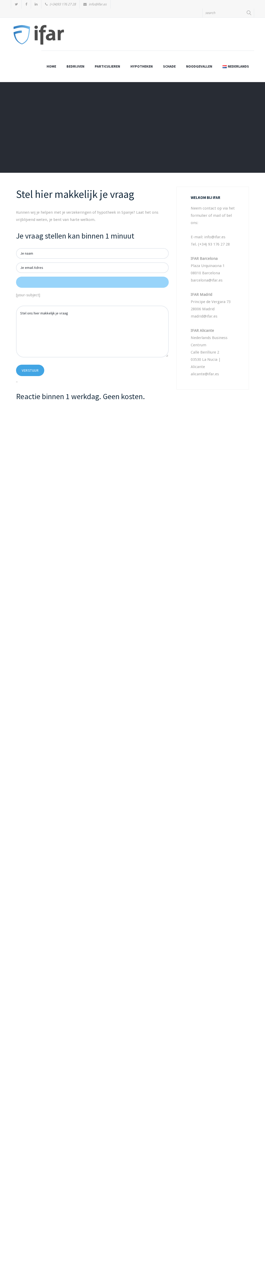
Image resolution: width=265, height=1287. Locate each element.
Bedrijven (75, 66)
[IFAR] (39, 37)
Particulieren (107, 66)
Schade (169, 66)
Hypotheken (141, 66)
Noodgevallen (199, 66)
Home (51, 66)
